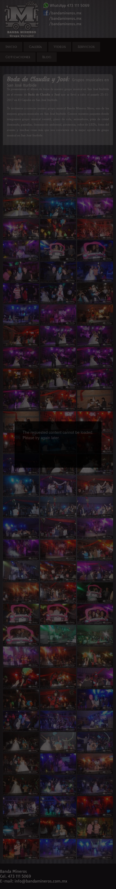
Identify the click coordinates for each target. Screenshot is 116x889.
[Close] (101, 421)
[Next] (81, 434)
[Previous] (34, 434)
